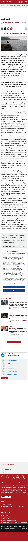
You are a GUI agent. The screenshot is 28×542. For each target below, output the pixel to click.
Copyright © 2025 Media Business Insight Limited (13, 528)
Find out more (5, 496)
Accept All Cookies (14, 290)
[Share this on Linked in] (8, 28)
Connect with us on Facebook (3, 477)
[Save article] (26, 28)
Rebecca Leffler (13, 336)
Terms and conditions (6, 526)
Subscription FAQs (14, 530)
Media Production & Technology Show (13, 506)
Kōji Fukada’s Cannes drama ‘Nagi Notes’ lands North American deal (18, 317)
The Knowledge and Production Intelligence (15, 522)
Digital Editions (6, 472)
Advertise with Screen (8, 464)
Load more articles (14, 342)
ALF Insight (6, 519)
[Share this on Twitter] (5, 28)
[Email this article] (11, 28)
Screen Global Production (9, 520)
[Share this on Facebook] (2, 28)
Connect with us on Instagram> (23, 477)
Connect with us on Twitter (8, 477)
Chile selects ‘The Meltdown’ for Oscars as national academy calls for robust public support (18, 304)
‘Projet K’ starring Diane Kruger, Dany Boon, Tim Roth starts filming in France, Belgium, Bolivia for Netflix (18, 331)
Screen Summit (7, 505)
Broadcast (5, 515)
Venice (7, 5)
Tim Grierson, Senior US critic (10, 22)
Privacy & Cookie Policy (19, 526)
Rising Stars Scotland (15, 5)
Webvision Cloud (17, 535)
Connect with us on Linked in (13, 477)
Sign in (7, 25)
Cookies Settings (14, 287)
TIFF (3, 5)
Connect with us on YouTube (18, 477)
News (11, 301)
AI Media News (7, 517)
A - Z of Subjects (6, 469)
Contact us (5, 467)
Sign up (5, 378)
